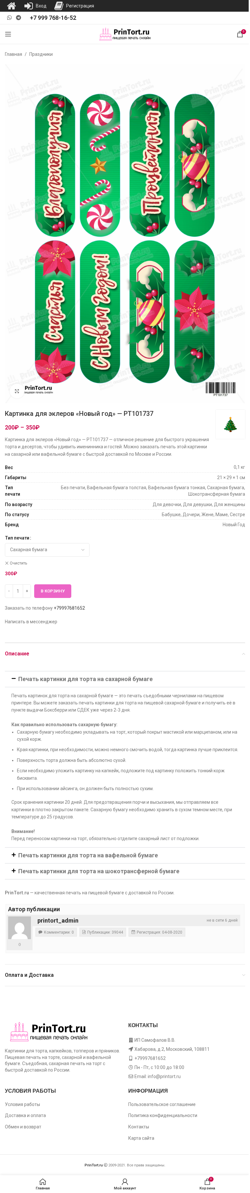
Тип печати (17, 538)
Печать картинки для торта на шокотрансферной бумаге (98, 871)
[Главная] (11, 6)
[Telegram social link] (18, 18)
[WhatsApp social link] (9, 18)
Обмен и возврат (23, 1126)
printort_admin (57, 920)
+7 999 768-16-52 (53, 17)
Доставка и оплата (25, 1115)
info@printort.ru (164, 1076)
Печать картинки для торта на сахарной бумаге (85, 679)
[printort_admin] (19, 927)
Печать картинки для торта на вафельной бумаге (88, 855)
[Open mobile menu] (8, 34)
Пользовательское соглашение (162, 1104)
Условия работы (22, 1104)
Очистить (18, 563)
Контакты (138, 1126)
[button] (125, 679)
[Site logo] (125, 33)
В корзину (53, 591)
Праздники (41, 54)
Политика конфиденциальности (162, 1115)
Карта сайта (141, 1138)
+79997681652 (69, 608)
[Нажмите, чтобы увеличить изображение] (17, 391)
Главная (13, 54)
